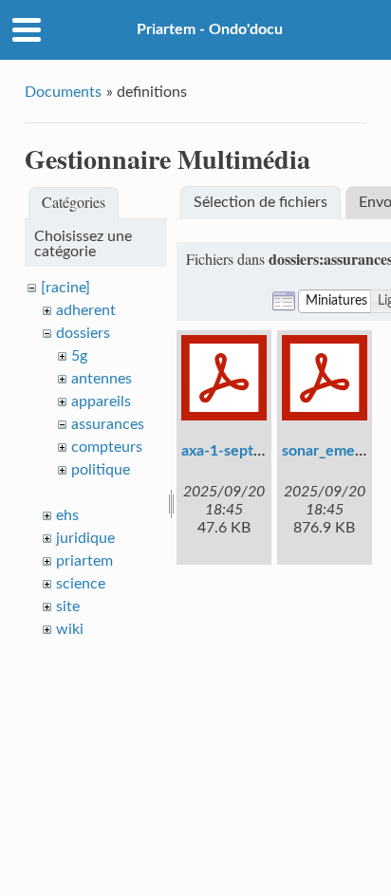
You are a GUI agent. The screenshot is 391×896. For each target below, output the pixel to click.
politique (100, 469)
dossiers (83, 333)
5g (79, 356)
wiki (70, 629)
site (68, 606)
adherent (86, 310)
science (80, 583)
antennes (101, 378)
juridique (85, 538)
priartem (84, 561)
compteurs (106, 447)
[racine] (65, 287)
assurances (107, 424)
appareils (101, 401)
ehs (67, 515)
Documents (63, 92)
